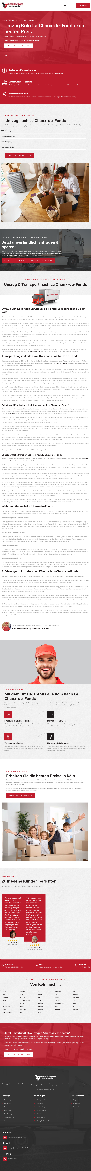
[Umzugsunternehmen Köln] (45, 1077)
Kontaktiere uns (35, 351)
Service (29, 395)
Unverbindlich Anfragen (18, 46)
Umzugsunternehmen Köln (46, 1089)
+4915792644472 (40, 628)
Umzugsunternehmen (59, 363)
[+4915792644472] (5, 1159)
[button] (65, 5)
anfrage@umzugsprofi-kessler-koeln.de (51, 967)
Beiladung (13, 413)
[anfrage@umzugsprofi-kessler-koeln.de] (5, 1148)
